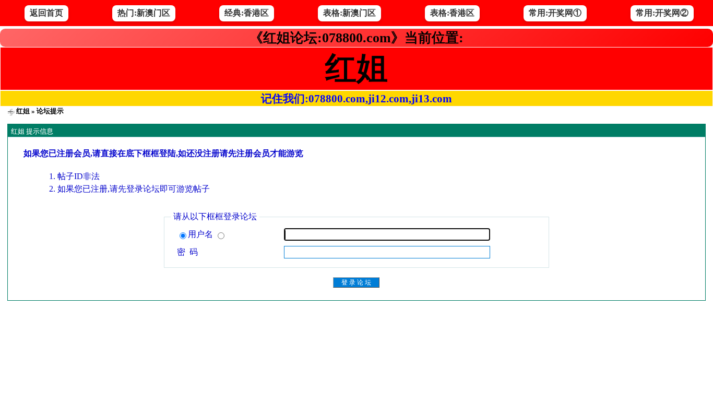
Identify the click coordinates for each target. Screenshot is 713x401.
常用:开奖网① (555, 12)
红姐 (23, 111)
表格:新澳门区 (349, 12)
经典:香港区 (246, 12)
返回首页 (46, 12)
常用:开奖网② (662, 12)
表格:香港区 (452, 12)
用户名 (201, 234)
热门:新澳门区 (143, 12)
